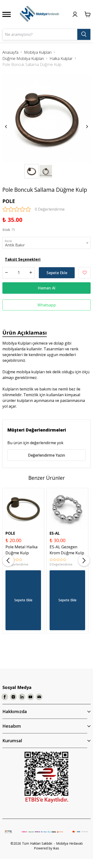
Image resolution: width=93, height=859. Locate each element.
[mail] (39, 697)
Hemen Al (46, 288)
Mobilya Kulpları (38, 52)
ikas (56, 848)
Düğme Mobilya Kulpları (23, 58)
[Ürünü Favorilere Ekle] (85, 272)
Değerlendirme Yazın (46, 455)
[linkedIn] (22, 697)
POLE (8, 201)
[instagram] (13, 697)
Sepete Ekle (56, 272)
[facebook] (4, 697)
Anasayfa (10, 52)
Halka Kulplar (61, 58)
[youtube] (30, 697)
